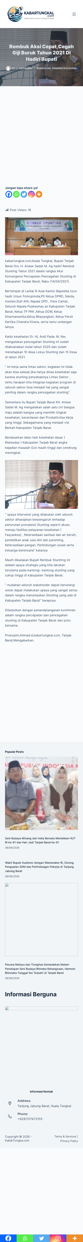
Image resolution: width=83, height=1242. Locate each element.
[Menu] (74, 14)
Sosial (73, 68)
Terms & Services (65, 1136)
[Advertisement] (41, 139)
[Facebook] (8, 194)
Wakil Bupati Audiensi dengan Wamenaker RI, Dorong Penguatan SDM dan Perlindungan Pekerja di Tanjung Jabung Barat (39, 866)
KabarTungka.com (17, 1140)
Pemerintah (59, 68)
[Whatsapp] (16, 194)
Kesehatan (44, 68)
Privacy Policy (69, 1140)
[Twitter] (23, 194)
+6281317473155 (30, 1119)
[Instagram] (31, 194)
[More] (39, 194)
